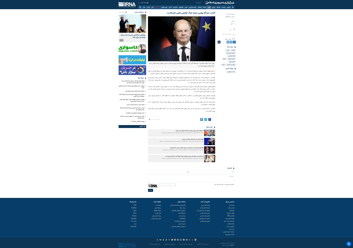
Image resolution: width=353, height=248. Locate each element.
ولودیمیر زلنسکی (231, 65)
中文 (135, 205)
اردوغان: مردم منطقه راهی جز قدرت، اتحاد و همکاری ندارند (131, 87)
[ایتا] (178, 240)
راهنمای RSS (230, 216)
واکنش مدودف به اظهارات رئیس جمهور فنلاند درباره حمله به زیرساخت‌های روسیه (132, 100)
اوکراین (233, 50)
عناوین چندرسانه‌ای (205, 221)
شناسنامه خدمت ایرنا (229, 221)
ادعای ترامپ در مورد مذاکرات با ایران (135, 105)
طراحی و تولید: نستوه (226, 245)
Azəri (134, 213)
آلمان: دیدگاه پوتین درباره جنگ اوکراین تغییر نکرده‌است (191, 13)
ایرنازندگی (158, 205)
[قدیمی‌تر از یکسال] (209, 133)
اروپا (231, 24)
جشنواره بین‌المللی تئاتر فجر (178, 226)
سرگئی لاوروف (231, 59)
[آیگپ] (181, 240)
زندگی (148, 7)
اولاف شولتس (231, 56)
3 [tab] (122, 12)
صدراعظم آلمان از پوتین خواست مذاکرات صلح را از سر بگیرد (190, 131)
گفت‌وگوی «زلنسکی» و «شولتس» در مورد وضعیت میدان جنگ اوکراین (187, 148)
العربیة (134, 210)
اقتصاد (218, 7)
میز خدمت (231, 229)
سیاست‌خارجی (192, 7)
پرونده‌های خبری (205, 205)
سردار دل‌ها (182, 208)
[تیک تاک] (166, 240)
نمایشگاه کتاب (181, 213)
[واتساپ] (157, 240)
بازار (152, 7)
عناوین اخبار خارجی (205, 216)
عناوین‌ (228, 7)
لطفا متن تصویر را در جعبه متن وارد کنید (224, 184)
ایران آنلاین (158, 213)
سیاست (223, 7)
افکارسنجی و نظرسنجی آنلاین (177, 205)
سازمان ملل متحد (231, 53)
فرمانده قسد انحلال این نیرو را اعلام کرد (134, 91)
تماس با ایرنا (231, 208)
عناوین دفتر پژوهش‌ (204, 218)
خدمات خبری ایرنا (229, 234)
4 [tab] (120, 12)
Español (133, 218)
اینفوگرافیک (182, 218)
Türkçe (134, 216)
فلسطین (181, 7)
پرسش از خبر (182, 216)
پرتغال (224, 59)
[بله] (184, 240)
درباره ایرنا (231, 205)
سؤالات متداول (230, 213)
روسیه (227, 50)
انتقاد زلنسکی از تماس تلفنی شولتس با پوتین (193, 139)
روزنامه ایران (158, 208)
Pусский (133, 221)
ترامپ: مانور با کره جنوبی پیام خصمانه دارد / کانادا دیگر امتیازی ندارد (132, 109)
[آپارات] (187, 240)
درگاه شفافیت (230, 224)
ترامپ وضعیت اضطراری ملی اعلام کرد (135, 113)
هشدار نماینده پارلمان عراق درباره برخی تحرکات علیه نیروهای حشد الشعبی (131, 95)
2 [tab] (124, 12)
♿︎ (349, 243)
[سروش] (175, 240)
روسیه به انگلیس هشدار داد (137, 121)
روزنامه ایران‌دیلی (156, 216)
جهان (209, 7)
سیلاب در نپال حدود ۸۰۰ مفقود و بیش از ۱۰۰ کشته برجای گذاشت (132, 117)
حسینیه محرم (182, 224)
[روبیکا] (189, 240)
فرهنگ (200, 7)
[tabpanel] (132, 28)
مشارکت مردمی (230, 226)
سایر (144, 7)
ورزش (213, 7)
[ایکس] (192, 240)
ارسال (150, 190)
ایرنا (219, 3)
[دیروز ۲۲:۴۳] (132, 23)
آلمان (223, 65)
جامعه (204, 7)
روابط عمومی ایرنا (230, 218)
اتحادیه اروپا (232, 62)
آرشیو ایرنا (231, 210)
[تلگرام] (195, 240)
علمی (186, 7)
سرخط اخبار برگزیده (205, 208)
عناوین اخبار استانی (205, 213)
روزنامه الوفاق (157, 210)
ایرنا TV (157, 7)
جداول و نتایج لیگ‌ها (179, 221)
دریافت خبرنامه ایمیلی (228, 232)
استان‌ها (175, 7)
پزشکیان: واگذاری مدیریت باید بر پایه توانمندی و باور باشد (133, 36)
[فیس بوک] (169, 240)
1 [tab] (126, 12)
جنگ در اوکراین (231, 72)
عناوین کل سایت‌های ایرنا (203, 210)
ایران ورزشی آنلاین (156, 218)
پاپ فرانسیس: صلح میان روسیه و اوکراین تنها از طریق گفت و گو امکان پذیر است (184, 156)
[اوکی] (163, 240)
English (133, 208)
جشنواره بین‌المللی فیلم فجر (178, 210)
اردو (135, 224)
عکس (170, 7)
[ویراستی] (172, 240)
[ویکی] (160, 240)
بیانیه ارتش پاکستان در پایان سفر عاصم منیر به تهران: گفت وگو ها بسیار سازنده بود (133, 82)
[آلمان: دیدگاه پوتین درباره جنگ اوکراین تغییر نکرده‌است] (181, 38)
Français (133, 226)
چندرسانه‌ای (164, 7)
